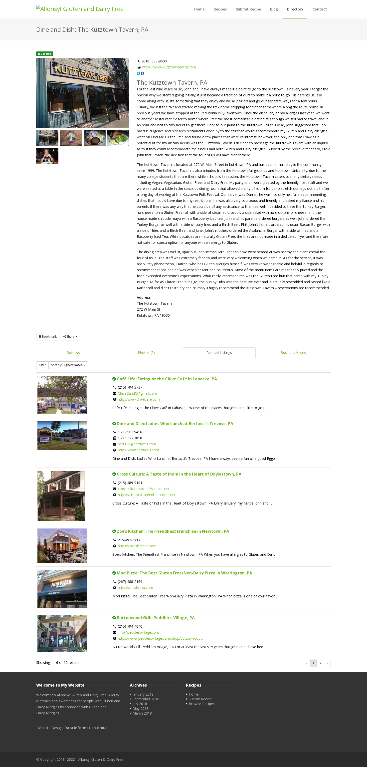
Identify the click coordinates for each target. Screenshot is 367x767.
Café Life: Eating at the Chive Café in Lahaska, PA (167, 379)
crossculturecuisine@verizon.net (144, 488)
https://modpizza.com (135, 587)
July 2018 (140, 703)
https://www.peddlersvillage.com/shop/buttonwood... (160, 638)
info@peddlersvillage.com (138, 632)
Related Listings (219, 352)
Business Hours (293, 352)
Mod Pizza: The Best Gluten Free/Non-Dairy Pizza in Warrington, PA (184, 573)
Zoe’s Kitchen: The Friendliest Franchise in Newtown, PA (173, 531)
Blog (274, 9)
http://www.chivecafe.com (139, 399)
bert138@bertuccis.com (137, 444)
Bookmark (49, 336)
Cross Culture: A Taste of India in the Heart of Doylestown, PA (179, 474)
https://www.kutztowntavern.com (169, 67)
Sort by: (67, 365)
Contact (320, 9)
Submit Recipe (248, 9)
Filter (42, 365)
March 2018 (142, 713)
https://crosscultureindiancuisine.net (147, 494)
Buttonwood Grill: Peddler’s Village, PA (156, 617)
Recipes (220, 9)
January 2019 (143, 694)
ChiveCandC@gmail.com (137, 393)
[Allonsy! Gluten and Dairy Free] (90, 8)
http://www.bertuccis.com (138, 450)
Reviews (73, 352)
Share (70, 336)
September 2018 (146, 699)
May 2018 (141, 708)
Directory (295, 9)
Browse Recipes (202, 703)
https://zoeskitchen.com (137, 545)
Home (199, 9)
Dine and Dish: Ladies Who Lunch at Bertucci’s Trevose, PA (175, 423)
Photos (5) (146, 352)
